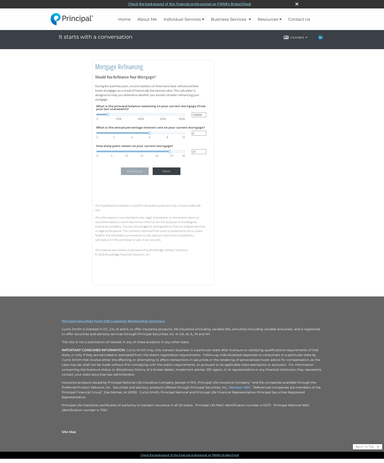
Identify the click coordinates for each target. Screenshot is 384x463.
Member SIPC (240, 387)
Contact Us (299, 19)
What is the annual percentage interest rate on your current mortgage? (150, 127)
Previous (134, 171)
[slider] (140, 114)
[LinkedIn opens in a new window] (320, 39)
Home (124, 19)
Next (167, 171)
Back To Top (365, 446)
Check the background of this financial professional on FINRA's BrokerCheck (189, 4)
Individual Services (182, 19)
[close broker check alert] (297, 4)
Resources (268, 19)
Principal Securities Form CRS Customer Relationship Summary (113, 321)
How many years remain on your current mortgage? (134, 146)
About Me (147, 19)
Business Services (229, 19)
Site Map (69, 432)
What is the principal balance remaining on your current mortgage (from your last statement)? (151, 108)
